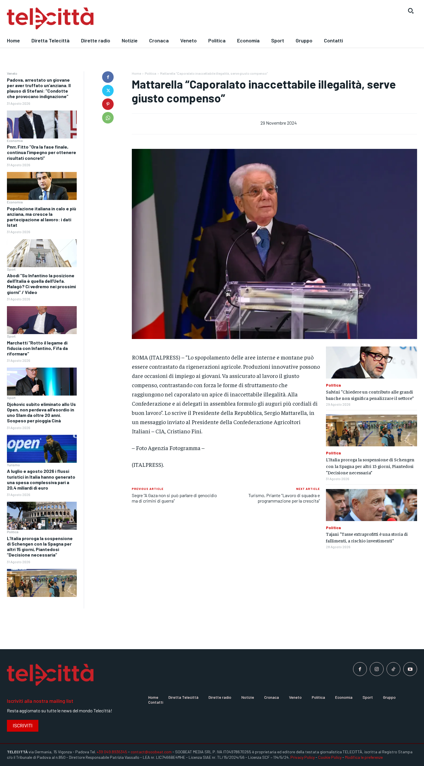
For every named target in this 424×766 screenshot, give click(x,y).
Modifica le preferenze (364, 757)
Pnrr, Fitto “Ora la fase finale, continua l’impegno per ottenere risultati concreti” (41, 152)
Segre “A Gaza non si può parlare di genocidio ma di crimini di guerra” (174, 497)
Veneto (12, 73)
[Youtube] (410, 669)
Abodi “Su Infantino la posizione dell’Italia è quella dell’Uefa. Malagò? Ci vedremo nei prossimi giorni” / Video (41, 284)
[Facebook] (108, 77)
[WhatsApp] (108, 117)
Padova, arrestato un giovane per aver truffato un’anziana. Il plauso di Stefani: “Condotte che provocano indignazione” (39, 88)
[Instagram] (377, 669)
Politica (12, 532)
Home (136, 73)
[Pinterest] (108, 104)
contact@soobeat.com (151, 751)
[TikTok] (393, 669)
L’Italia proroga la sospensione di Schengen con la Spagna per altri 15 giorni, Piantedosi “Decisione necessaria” (40, 546)
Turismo (13, 465)
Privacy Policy (302, 757)
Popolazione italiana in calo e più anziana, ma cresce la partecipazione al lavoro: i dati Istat (41, 217)
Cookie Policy (330, 757)
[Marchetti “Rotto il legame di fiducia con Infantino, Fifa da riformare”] (42, 382)
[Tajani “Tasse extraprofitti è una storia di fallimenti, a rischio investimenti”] (371, 505)
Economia (15, 140)
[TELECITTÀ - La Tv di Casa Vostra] (159, 18)
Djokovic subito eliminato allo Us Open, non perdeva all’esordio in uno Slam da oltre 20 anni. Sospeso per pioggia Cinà (41, 412)
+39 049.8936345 (112, 751)
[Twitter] (108, 90)
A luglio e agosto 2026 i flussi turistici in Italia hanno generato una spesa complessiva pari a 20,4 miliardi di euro (41, 479)
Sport (11, 269)
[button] (410, 10)
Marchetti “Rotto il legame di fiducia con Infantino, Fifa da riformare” (37, 348)
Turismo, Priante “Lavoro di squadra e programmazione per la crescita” (284, 497)
